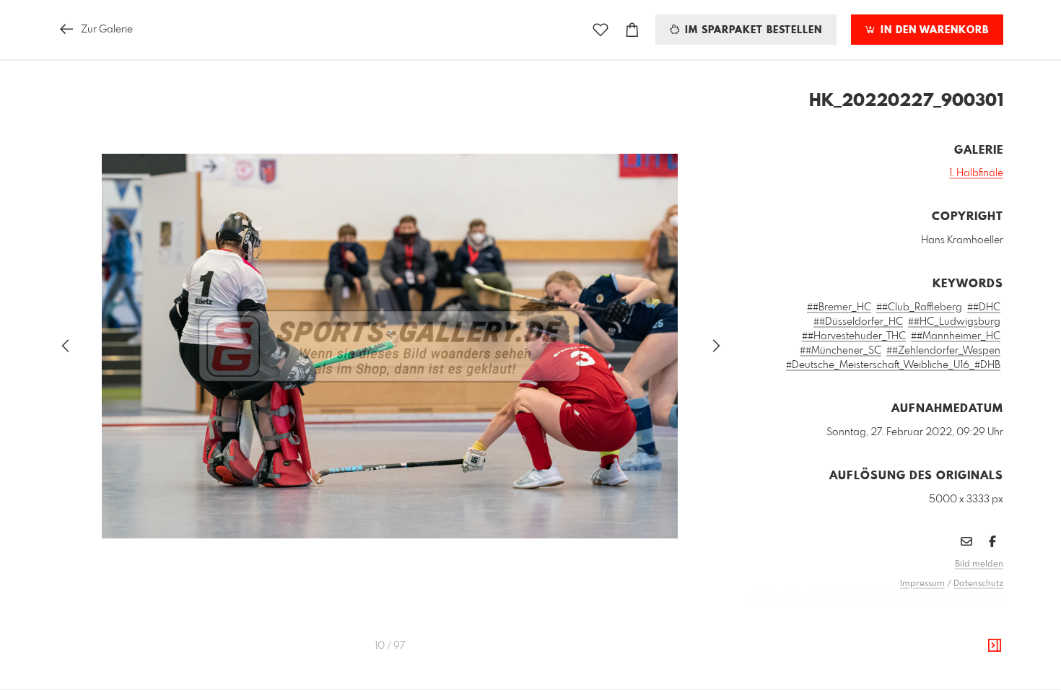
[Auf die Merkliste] (600, 30)
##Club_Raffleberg (919, 307)
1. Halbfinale (976, 173)
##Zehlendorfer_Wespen (943, 351)
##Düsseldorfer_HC (858, 322)
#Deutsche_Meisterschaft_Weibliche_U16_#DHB (893, 365)
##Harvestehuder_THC (854, 336)
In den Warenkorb (933, 30)
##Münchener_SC (840, 351)
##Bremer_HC (839, 307)
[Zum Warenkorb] (632, 30)
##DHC (983, 307)
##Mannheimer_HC (955, 336)
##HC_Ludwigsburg (954, 322)
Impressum (922, 584)
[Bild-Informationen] (994, 646)
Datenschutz (978, 584)
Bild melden (979, 564)
